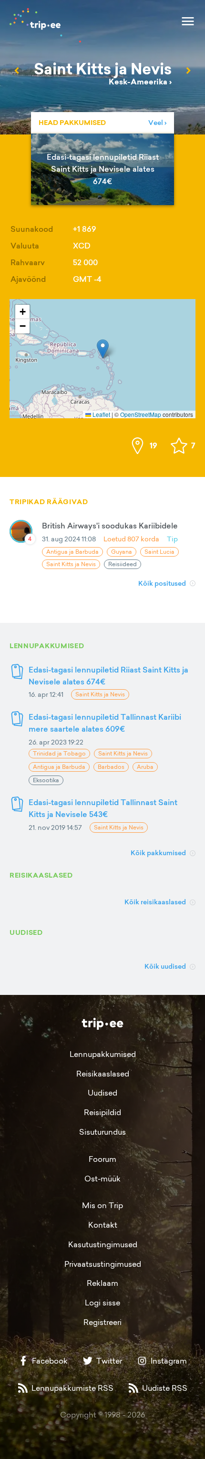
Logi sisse (102, 1302)
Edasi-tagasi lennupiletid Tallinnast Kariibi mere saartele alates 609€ (105, 723)
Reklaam (102, 1283)
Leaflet (100, 414)
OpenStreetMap (140, 414)
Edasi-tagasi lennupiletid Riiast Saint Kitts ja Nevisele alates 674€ (108, 675)
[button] (103, 349)
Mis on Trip (102, 1205)
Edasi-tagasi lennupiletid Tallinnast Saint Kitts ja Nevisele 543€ (103, 808)
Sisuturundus (102, 1132)
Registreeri (102, 1322)
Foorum (102, 1159)
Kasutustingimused (102, 1244)
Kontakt (102, 1225)
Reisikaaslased (102, 1073)
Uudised (102, 1092)
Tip (172, 538)
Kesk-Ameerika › (140, 81)
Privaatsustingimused (102, 1264)
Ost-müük (102, 1178)
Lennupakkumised (103, 1054)
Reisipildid (102, 1112)
